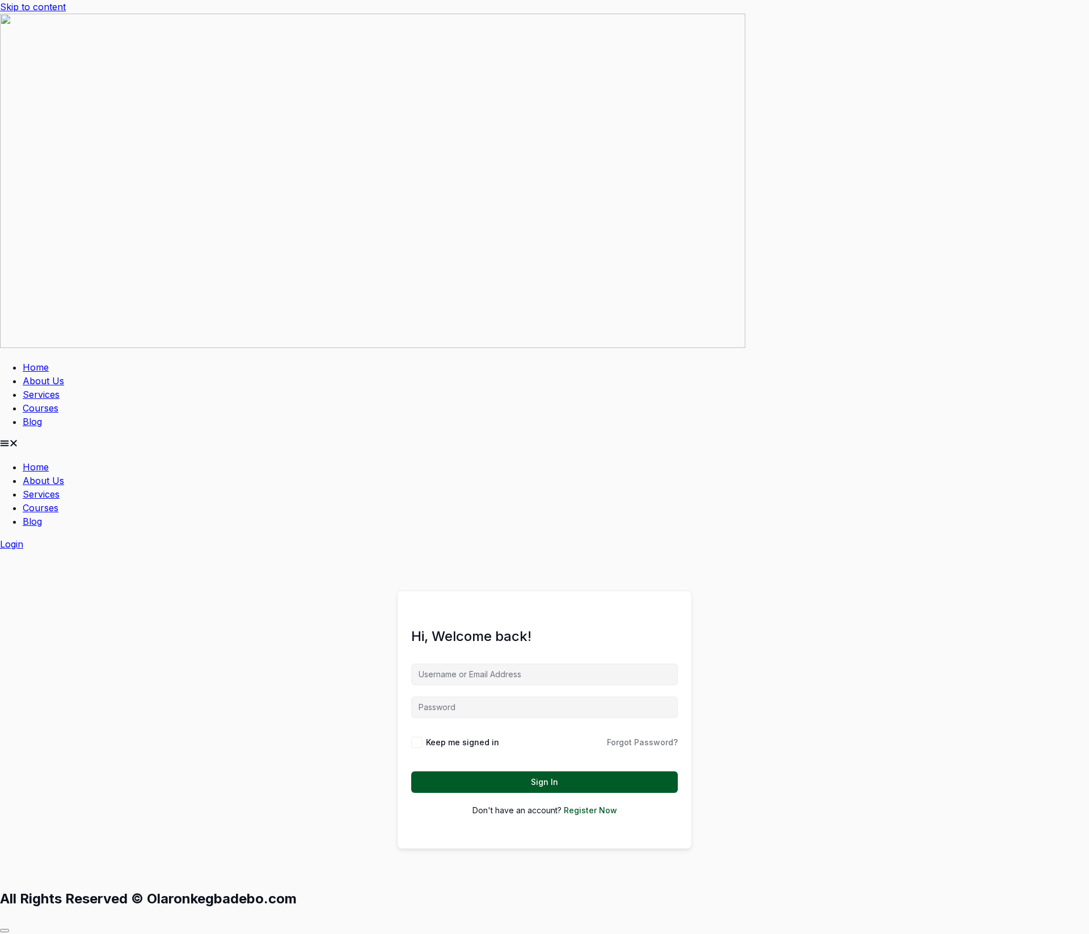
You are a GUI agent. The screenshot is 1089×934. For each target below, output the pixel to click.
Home (36, 367)
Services (41, 394)
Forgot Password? (642, 742)
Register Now (590, 810)
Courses (40, 408)
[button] (544, 444)
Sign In (544, 782)
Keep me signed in (462, 742)
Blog (32, 421)
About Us (43, 381)
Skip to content (33, 6)
